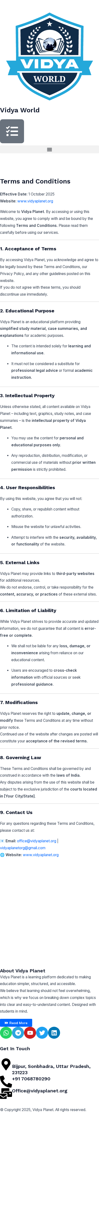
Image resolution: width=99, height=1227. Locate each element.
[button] (49, 149)
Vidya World (20, 110)
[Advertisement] (49, 909)
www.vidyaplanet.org (35, 201)
